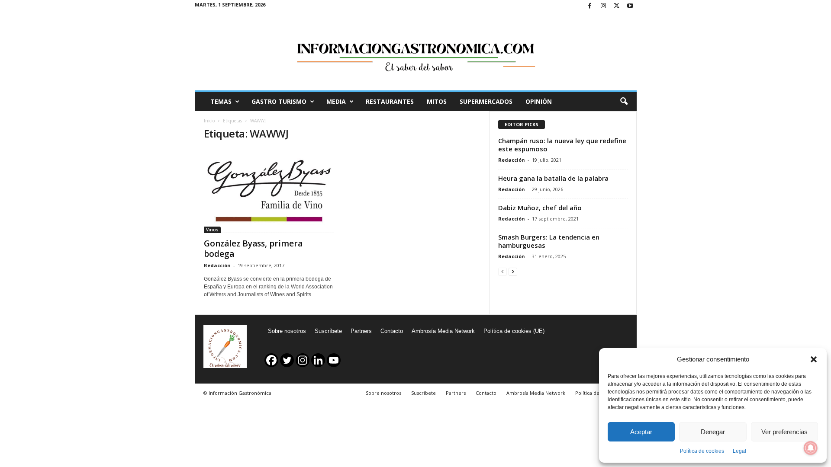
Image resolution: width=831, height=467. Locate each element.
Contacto (391, 331)
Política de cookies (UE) (513, 331)
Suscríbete (328, 331)
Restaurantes (390, 101)
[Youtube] (630, 6)
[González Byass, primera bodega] (269, 191)
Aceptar (641, 431)
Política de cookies (702, 451)
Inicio (209, 121)
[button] (813, 359)
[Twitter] (617, 6)
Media (336, 101)
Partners (361, 331)
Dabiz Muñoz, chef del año (540, 207)
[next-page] (513, 271)
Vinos (212, 230)
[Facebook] (590, 6)
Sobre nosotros (287, 331)
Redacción (217, 265)
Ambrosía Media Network (443, 331)
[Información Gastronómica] (416, 51)
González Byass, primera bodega (253, 248)
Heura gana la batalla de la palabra (553, 178)
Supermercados (486, 101)
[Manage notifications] (811, 448)
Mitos (437, 101)
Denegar (713, 431)
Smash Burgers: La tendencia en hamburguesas (548, 241)
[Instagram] (603, 6)
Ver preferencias (784, 431)
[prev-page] (502, 271)
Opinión (538, 101)
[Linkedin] (318, 360)
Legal (739, 451)
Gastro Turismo (278, 101)
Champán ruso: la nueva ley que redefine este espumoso (562, 144)
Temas (221, 101)
